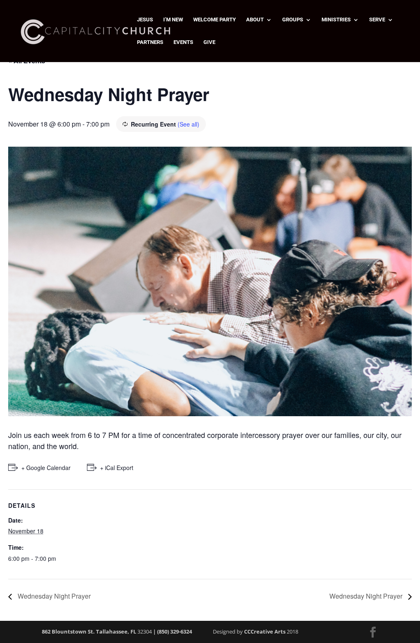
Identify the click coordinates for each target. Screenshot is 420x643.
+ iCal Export (116, 467)
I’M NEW (173, 20)
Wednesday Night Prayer (53, 596)
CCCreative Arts (264, 631)
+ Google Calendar (46, 467)
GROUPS (292, 20)
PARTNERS (150, 42)
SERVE (377, 20)
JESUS (145, 20)
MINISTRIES (336, 20)
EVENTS (183, 42)
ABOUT (255, 20)
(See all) (188, 124)
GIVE (209, 42)
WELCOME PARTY (214, 20)
